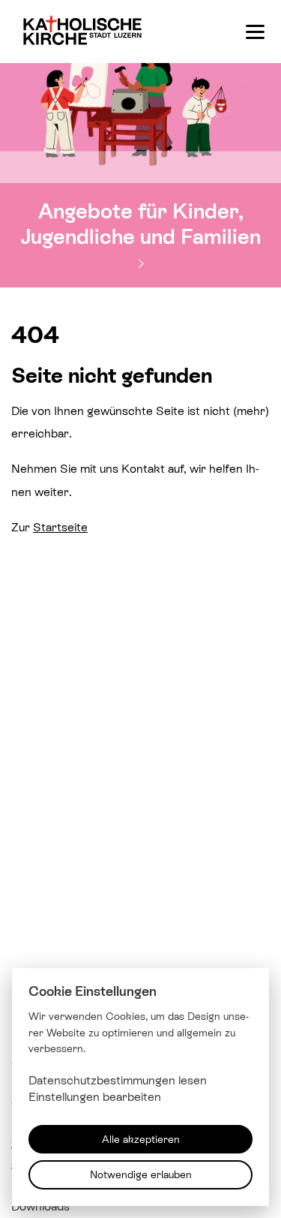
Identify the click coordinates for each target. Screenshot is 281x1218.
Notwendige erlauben (141, 1174)
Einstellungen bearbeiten (94, 1097)
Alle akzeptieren (141, 1138)
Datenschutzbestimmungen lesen (117, 1079)
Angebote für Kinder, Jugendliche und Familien (141, 223)
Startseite (60, 526)
